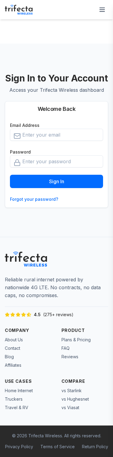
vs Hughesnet (75, 399)
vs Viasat (70, 407)
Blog (9, 356)
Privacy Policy (19, 446)
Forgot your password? (34, 199)
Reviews (69, 356)
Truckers (14, 399)
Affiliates (13, 365)
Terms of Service (57, 446)
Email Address (24, 125)
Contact (12, 348)
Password (20, 151)
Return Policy (95, 446)
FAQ (65, 348)
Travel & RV (16, 407)
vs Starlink (71, 390)
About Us (14, 339)
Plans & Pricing (76, 339)
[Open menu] (102, 10)
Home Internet (19, 390)
